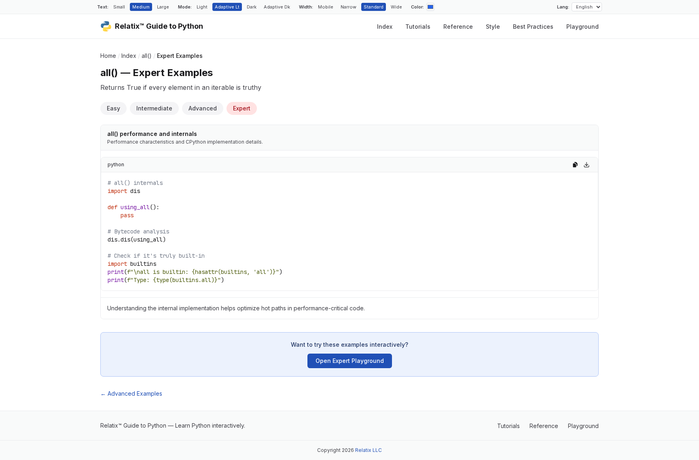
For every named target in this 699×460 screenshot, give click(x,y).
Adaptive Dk (277, 7)
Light (202, 7)
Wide (396, 7)
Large (163, 7)
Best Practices (533, 26)
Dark (251, 7)
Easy (113, 108)
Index (384, 26)
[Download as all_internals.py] (586, 165)
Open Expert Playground (350, 360)
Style (493, 26)
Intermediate (154, 108)
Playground (582, 26)
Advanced (203, 108)
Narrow (348, 7)
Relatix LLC (368, 450)
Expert (241, 108)
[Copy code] (575, 165)
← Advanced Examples (131, 393)
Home (108, 55)
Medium (141, 7)
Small (119, 7)
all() (147, 55)
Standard (373, 7)
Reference (458, 26)
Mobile (325, 7)
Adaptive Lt (227, 7)
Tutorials (417, 26)
